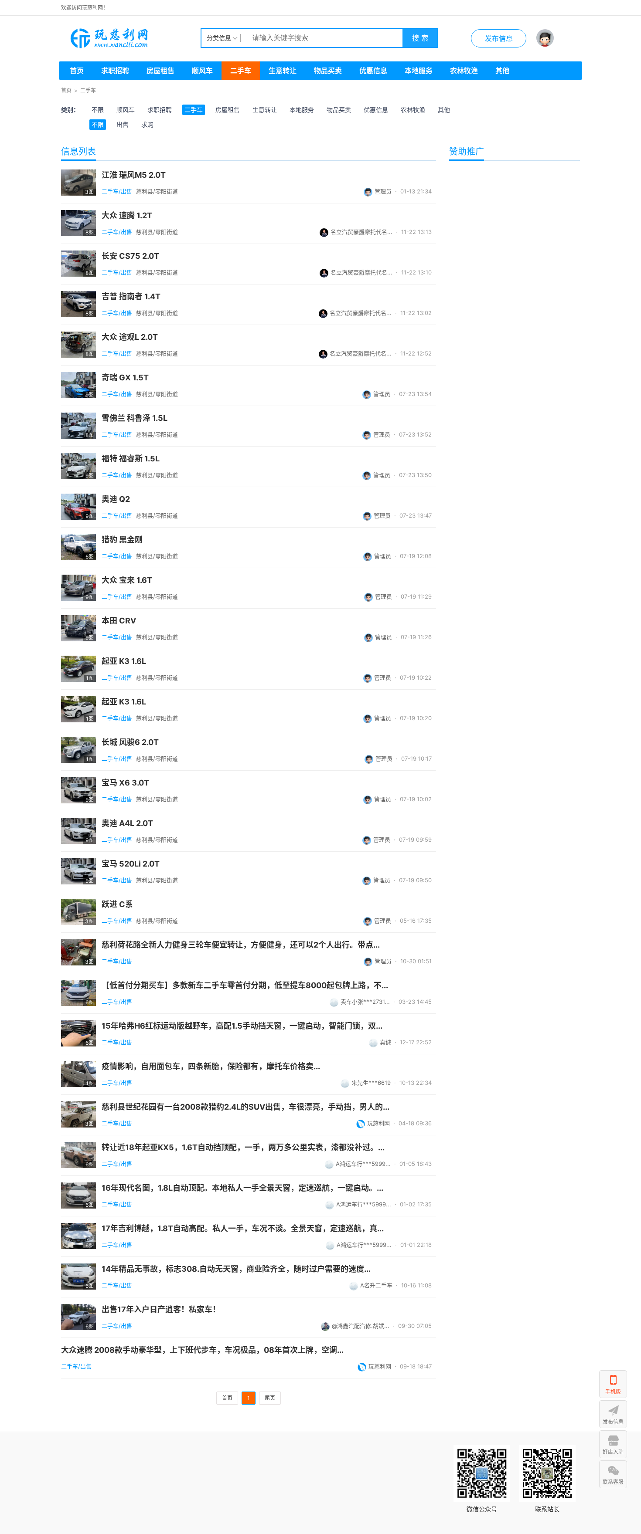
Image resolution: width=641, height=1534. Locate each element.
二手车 (240, 70)
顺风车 (202, 70)
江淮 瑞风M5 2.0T (134, 175)
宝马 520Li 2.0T (131, 864)
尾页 (270, 1398)
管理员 (383, 191)
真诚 (385, 1042)
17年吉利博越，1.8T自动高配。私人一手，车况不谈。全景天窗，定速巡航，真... (243, 1228)
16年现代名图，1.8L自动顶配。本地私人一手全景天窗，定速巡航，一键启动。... (242, 1188)
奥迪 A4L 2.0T (127, 823)
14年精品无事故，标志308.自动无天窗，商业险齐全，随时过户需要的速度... (236, 1269)
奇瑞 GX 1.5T (125, 377)
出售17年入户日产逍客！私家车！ (161, 1309)
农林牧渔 (464, 70)
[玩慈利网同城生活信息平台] (131, 38)
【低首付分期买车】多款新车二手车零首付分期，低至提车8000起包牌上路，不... (245, 985)
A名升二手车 (376, 1285)
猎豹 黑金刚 (122, 539)
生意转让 (283, 70)
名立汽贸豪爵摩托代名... (361, 231)
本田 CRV (119, 620)
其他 (502, 70)
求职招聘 (115, 70)
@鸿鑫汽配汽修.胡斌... (360, 1325)
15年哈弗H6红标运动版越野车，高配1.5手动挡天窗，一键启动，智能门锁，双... (242, 1026)
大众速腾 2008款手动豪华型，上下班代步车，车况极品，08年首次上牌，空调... (202, 1350)
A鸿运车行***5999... (363, 1163)
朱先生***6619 (371, 1082)
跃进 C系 (117, 904)
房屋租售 (160, 70)
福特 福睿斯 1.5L (131, 458)
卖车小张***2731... (365, 1001)
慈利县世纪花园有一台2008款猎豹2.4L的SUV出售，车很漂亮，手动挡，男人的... (245, 1107)
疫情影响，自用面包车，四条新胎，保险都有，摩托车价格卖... (211, 1066)
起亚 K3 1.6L (124, 661)
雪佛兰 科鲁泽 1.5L (134, 418)
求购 (147, 124)
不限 (98, 109)
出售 (122, 124)
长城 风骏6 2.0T (130, 742)
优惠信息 (373, 70)
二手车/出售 (117, 191)
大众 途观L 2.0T (130, 337)
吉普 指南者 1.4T (131, 296)
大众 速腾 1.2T (127, 215)
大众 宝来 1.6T (127, 580)
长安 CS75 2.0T (130, 256)
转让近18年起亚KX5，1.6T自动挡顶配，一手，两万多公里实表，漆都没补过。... (243, 1147)
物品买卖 (328, 70)
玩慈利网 (378, 1123)
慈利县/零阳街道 (157, 191)
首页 (77, 70)
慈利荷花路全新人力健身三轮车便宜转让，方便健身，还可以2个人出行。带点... (241, 945)
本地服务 (419, 70)
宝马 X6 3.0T (125, 783)
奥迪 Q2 (116, 499)
